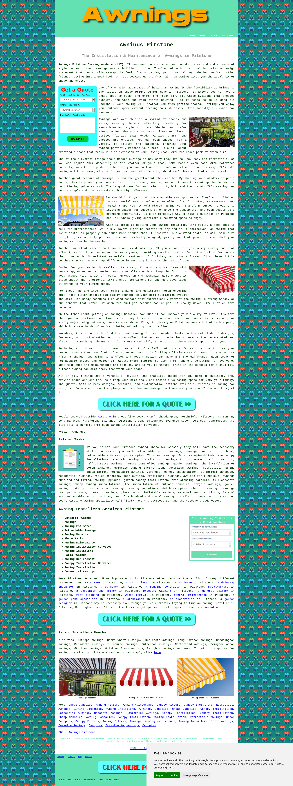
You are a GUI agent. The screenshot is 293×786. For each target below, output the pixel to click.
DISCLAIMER (227, 35)
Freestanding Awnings (122, 725)
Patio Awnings (222, 721)
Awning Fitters (107, 704)
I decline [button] (173, 775)
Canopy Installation (216, 708)
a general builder (213, 590)
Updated (88, 757)
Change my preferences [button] (195, 775)
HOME (192, 35)
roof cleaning (87, 595)
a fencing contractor (163, 586)
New (79, 757)
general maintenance (190, 595)
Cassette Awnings (108, 713)
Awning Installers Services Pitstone (101, 509)
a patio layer (137, 582)
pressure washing (157, 590)
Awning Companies (88, 708)
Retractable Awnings (206, 717)
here (157, 652)
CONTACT (213, 35)
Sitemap (60, 757)
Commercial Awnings (74, 713)
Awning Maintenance (138, 704)
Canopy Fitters (168, 704)
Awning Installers (120, 708)
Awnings (145, 708)
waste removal (136, 595)
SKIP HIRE (93, 582)
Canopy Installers (198, 704)
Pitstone (104, 416)
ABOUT (202, 35)
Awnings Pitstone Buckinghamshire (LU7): (91, 64)
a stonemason (133, 599)
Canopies (161, 708)
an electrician (182, 599)
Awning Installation (170, 717)
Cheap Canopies (80, 704)
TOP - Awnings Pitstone (76, 732)
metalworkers (218, 586)
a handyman (183, 582)
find (70, 640)
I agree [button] (159, 775)
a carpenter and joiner (96, 590)
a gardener (110, 586)
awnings (168, 648)
